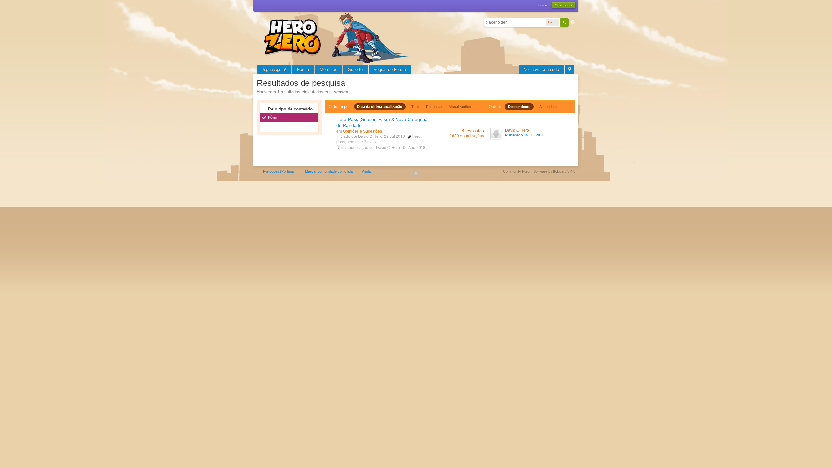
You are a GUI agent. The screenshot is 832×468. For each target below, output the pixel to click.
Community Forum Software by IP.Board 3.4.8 (539, 171)
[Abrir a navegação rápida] (569, 69)
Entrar (543, 5)
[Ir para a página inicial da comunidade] (338, 37)
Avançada (572, 22)
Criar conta (563, 5)
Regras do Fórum (389, 69)
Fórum (303, 69)
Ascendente (549, 107)
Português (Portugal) (279, 171)
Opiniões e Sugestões (362, 131)
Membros (328, 69)
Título (415, 107)
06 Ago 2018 (414, 147)
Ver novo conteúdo (541, 69)
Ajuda (366, 171)
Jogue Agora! (274, 69)
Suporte (355, 69)
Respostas (434, 107)
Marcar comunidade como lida (329, 171)
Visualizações (460, 107)
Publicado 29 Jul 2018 (525, 135)
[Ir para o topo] (416, 173)
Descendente (519, 107)
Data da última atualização (379, 107)
